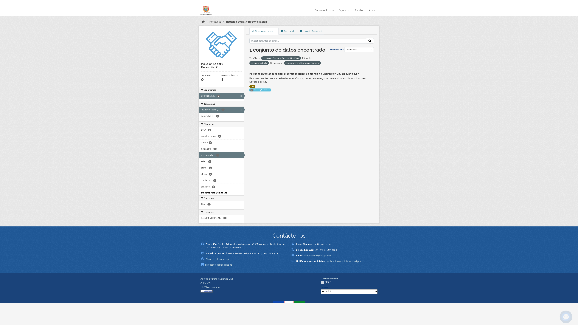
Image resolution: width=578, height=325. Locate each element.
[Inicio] (203, 21)
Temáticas (360, 10)
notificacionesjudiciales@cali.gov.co (345, 261)
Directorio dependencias (218, 264)
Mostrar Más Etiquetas (214, 192)
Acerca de (289, 31)
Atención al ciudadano (218, 259)
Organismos (344, 10)
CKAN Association (210, 287)
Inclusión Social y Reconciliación (246, 21)
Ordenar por (336, 49)
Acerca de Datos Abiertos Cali (216, 278)
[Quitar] (298, 58)
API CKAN (205, 283)
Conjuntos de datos (324, 10)
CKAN (326, 282)
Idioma (324, 287)
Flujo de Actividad (312, 31)
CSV (252, 86)
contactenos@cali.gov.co (317, 255)
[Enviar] (370, 41)
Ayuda (372, 10)
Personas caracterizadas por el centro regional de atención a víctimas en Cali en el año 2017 (304, 73)
